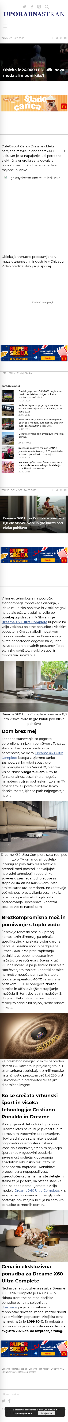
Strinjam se (46, 1413)
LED (4, 373)
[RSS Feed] (39, 7)
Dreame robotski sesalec (14, 1368)
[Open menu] (5, 26)
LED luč (11, 373)
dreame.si (9, 1307)
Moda (20, 373)
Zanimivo (7, 38)
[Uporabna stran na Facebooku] (32, 7)
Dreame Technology (39, 1368)
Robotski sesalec (27, 1372)
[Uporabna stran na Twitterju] (24, 7)
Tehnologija (9, 490)
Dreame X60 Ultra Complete (36, 1191)
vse (20, 490)
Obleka (28, 373)
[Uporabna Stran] (34, 14)
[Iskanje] (47, 7)
